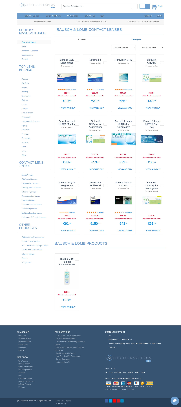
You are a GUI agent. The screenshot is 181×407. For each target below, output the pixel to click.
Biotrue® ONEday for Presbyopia (151, 185)
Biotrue (25, 100)
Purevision (26, 138)
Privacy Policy (60, 404)
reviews (72, 90)
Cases (24, 258)
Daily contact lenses (30, 183)
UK (106, 372)
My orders (22, 347)
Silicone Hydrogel (29, 192)
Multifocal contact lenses (32, 213)
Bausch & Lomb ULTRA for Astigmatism (123, 124)
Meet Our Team (24, 364)
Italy (124, 372)
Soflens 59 (95, 60)
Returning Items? (25, 370)
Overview (22, 336)
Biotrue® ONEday (151, 61)
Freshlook (26, 117)
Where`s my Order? (25, 367)
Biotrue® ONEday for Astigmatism (95, 124)
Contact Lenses (32, 16)
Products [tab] (82, 39)
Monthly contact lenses (31, 188)
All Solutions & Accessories (33, 237)
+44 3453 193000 (125, 340)
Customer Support (25, 378)
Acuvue (25, 79)
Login (159, 16)
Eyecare (21, 387)
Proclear (25, 134)
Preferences (23, 345)
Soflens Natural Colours (123, 184)
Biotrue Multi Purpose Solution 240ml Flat (67, 263)
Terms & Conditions (63, 401)
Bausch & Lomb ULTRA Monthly (67, 122)
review (72, 212)
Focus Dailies (27, 113)
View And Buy (68, 108)
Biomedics (26, 96)
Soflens (25, 142)
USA (111, 372)
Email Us (112, 347)
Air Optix (25, 83)
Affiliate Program (24, 384)
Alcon (24, 46)
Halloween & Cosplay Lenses (34, 217)
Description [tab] (136, 39)
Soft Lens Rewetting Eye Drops (35, 245)
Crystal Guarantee (63, 359)
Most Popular (27, 175)
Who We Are (23, 361)
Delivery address (24, 342)
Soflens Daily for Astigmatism (67, 184)
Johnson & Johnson (30, 51)
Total (24, 147)
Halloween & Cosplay (30, 121)
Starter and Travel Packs (32, 250)
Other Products (53, 16)
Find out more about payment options (119, 389)
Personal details (24, 339)
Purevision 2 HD (123, 60)
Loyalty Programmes (26, 381)
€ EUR (160, 6)
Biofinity (25, 92)
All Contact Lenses (29, 179)
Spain (137, 372)
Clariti (24, 104)
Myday (24, 125)
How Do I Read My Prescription (68, 356)
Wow (24, 155)
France (130, 372)
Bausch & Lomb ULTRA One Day (151, 124)
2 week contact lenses (31, 196)
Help (102, 16)
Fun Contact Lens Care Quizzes (68, 336)
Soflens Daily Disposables (67, 61)
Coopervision (27, 55)
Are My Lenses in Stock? (66, 353)
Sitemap (21, 373)
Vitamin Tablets (28, 254)
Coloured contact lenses (32, 204)
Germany (117, 372)
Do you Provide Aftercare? (66, 339)
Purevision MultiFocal (95, 184)
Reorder (147, 16)
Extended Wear (28, 200)
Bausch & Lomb (29, 42)
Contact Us (90, 16)
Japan (143, 372)
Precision (25, 130)
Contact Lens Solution (31, 241)
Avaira (24, 87)
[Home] (19, 16)
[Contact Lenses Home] (37, 5)
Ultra (24, 151)
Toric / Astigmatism (29, 209)
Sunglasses (73, 16)
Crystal (25, 59)
